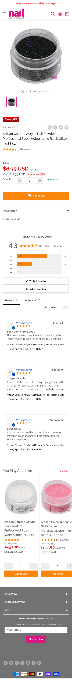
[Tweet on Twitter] (61, 127)
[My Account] (60, 14)
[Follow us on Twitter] (11, 663)
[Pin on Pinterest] (55, 127)
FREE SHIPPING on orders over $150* (36, 3)
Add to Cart (21, 574)
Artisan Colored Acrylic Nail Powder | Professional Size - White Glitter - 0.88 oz (19, 528)
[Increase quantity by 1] (40, 180)
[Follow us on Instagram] (17, 663)
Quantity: (8, 179)
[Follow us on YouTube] (28, 663)
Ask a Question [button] (38, 289)
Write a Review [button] (37, 280)
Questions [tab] (30, 300)
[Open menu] (4, 13)
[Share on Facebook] (50, 127)
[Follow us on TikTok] (33, 663)
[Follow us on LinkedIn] (39, 663)
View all (64, 471)
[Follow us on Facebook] (5, 663)
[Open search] (53, 14)
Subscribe (36, 639)
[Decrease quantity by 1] (19, 180)
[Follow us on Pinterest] (22, 663)
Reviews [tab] (9, 300)
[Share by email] (66, 127)
